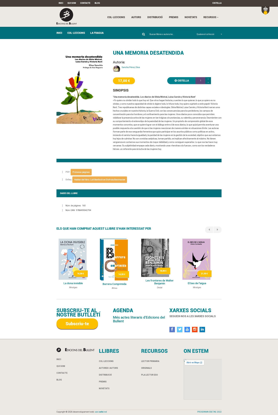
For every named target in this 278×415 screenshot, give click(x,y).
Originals (146, 368)
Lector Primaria (150, 361)
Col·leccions (116, 17)
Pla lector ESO (149, 375)
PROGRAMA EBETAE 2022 (209, 412)
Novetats (191, 17)
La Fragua (97, 32)
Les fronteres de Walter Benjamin (160, 282)
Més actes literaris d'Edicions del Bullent (139, 319)
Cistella (217, 3)
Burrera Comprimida (114, 284)
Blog (97, 3)
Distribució (155, 17)
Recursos (210, 17)
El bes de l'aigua (197, 283)
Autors (136, 17)
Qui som (71, 3)
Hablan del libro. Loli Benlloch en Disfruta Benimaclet (99, 179)
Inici (61, 3)
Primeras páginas (81, 172)
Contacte (85, 3)
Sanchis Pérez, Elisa (131, 67)
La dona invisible (73, 283)
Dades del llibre (69, 193)
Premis (173, 17)
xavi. (101, 412)
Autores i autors (108, 368)
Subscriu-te (77, 323)
